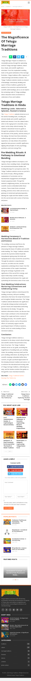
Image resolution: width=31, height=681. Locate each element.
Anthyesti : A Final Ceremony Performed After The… (18, 227)
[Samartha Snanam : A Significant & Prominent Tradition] (5, 634)
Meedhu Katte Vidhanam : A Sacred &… (18, 218)
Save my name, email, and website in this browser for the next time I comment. (15, 503)
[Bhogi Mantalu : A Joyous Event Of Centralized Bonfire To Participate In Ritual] (7, 550)
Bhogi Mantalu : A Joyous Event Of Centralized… (19, 548)
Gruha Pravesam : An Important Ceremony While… (19, 618)
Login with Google (16, 470)
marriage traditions (6, 651)
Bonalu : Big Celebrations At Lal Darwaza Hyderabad (19, 625)
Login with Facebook (16, 466)
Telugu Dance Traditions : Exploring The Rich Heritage (24, 396)
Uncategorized (6, 32)
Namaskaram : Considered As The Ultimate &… (19, 530)
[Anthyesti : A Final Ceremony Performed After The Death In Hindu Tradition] (5, 229)
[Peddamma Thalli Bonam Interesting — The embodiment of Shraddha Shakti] (7, 522)
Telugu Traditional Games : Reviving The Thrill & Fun (7, 396)
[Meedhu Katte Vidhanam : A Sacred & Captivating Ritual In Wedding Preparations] (5, 219)
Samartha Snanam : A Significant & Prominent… (19, 633)
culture (3, 647)
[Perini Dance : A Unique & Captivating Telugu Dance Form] (22, 435)
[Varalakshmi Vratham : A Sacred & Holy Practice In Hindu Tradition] (7, 541)
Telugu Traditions (9, 114)
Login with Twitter (16, 474)
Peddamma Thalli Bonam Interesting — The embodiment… (19, 521)
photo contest (5, 665)
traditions (3, 644)
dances (3, 658)
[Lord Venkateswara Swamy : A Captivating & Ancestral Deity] (5, 210)
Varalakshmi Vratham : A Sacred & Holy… (19, 539)
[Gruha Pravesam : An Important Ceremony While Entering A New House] (5, 620)
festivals (3, 654)
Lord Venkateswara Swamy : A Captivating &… (18, 209)
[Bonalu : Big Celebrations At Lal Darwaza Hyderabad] (5, 627)
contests (3, 661)
